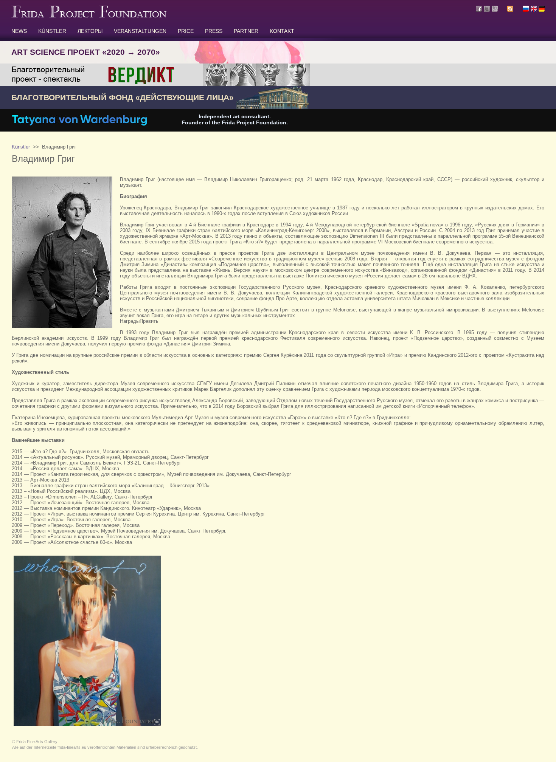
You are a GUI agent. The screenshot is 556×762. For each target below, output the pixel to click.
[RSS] (510, 10)
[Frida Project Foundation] (88, 16)
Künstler (21, 147)
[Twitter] (487, 9)
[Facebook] (479, 9)
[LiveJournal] (495, 9)
